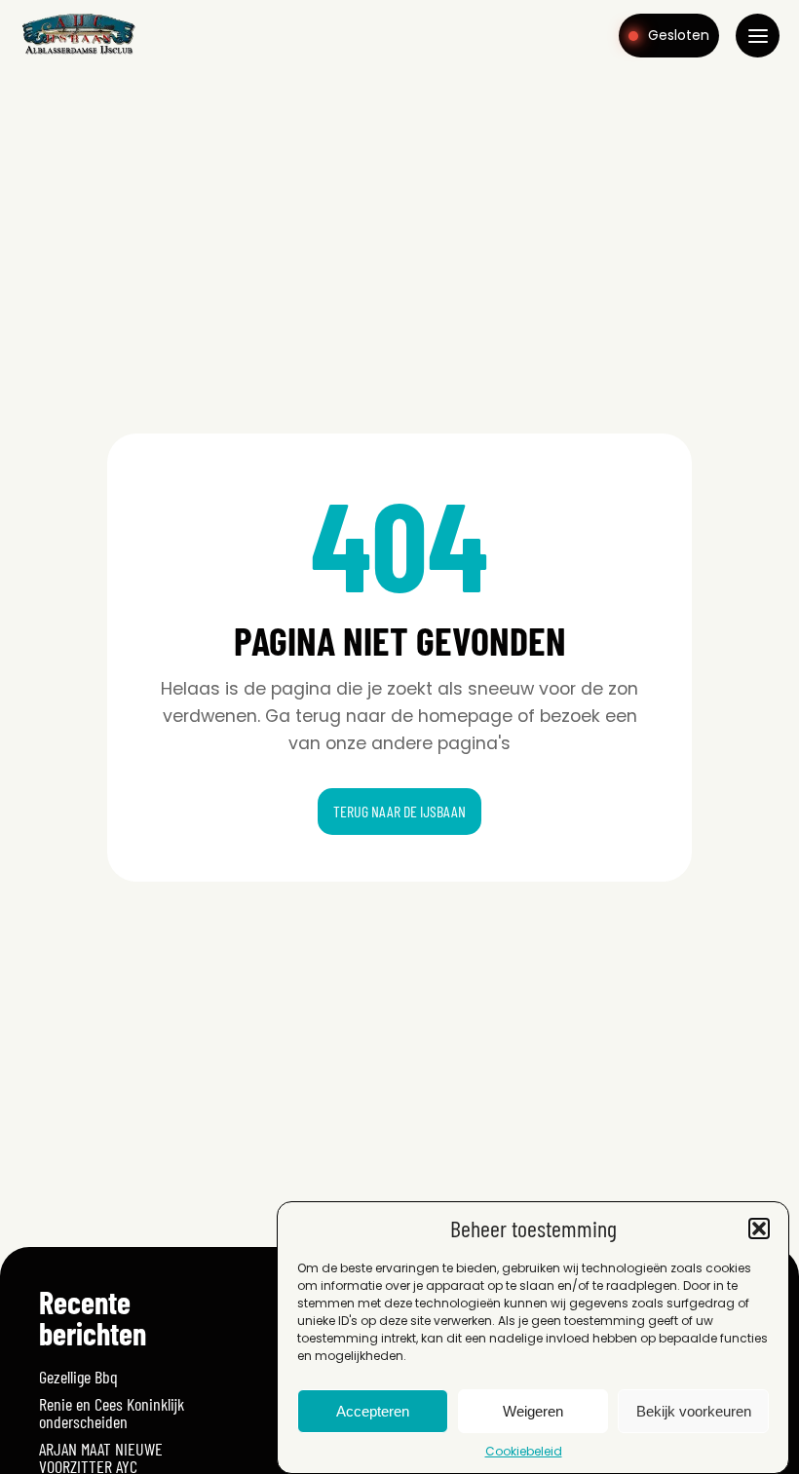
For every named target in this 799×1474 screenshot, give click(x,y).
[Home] (78, 52)
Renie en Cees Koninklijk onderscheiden (111, 1412)
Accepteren (372, 1411)
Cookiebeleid (523, 1451)
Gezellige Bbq (78, 1376)
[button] (759, 1228)
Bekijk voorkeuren (693, 1411)
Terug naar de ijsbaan (399, 811)
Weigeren (533, 1411)
